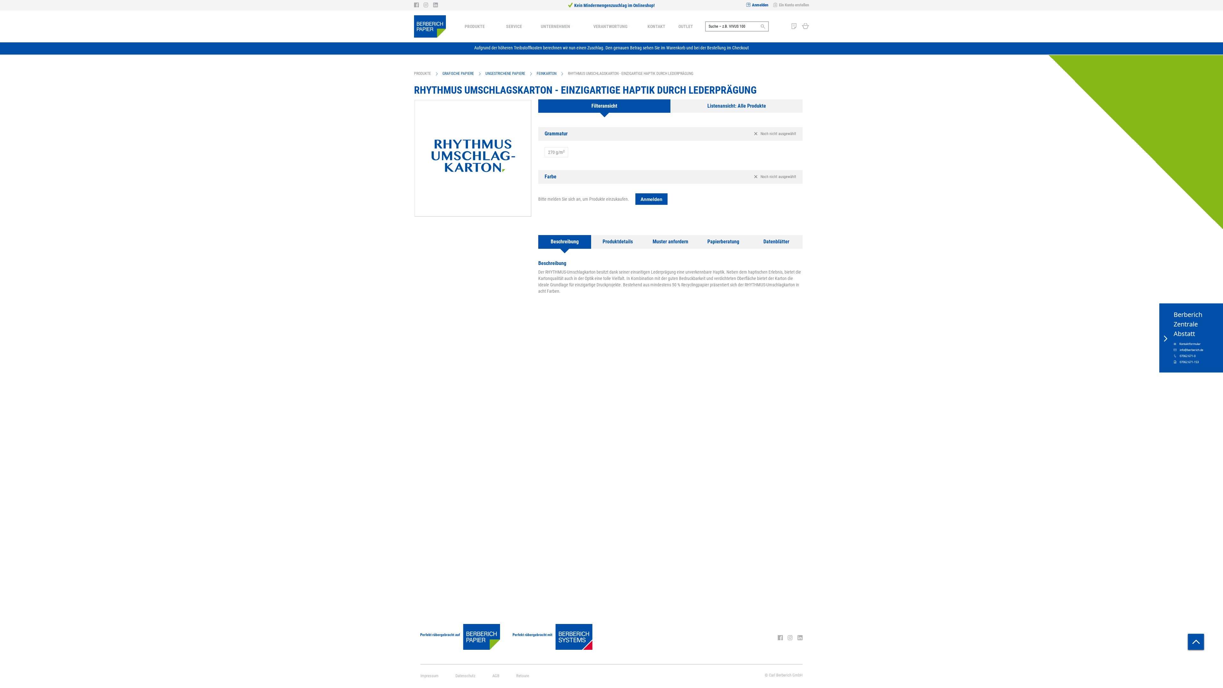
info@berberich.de (1191, 350)
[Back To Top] (1196, 642)
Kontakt (656, 26)
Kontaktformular (1190, 344)
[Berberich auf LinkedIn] (435, 5)
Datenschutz (465, 675)
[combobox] (737, 26)
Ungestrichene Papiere (505, 73)
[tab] (604, 106)
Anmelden (760, 5)
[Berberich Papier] (430, 26)
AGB (495, 675)
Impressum (429, 675)
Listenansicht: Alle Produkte (736, 106)
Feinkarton (546, 73)
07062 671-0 (1188, 356)
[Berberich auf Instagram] (428, 5)
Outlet (685, 26)
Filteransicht (604, 106)
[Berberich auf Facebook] (419, 5)
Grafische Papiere (458, 73)
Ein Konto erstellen (794, 5)
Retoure (522, 675)
